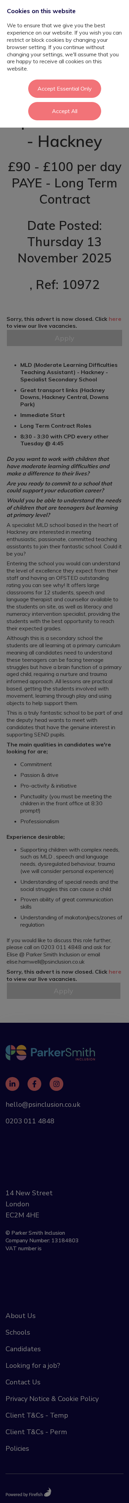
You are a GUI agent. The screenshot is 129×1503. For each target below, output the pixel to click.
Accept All (64, 111)
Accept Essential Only (64, 88)
